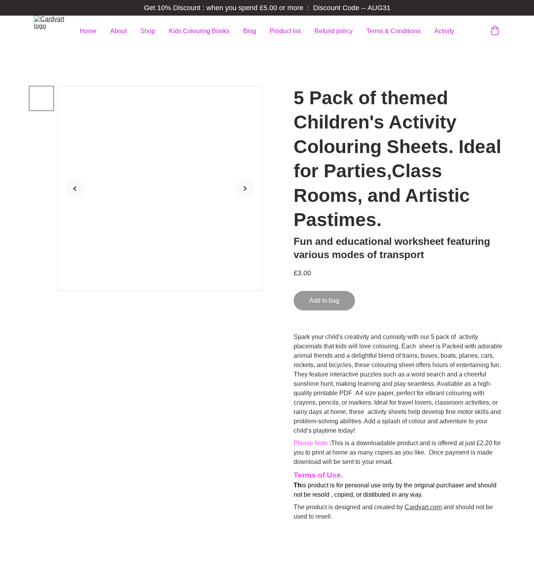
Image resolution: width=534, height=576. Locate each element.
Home (88, 31)
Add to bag (324, 300)
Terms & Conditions (393, 31)
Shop (147, 31)
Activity (444, 31)
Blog (249, 31)
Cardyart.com (423, 507)
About (118, 31)
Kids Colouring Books (199, 31)
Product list (285, 31)
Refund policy (333, 31)
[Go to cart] (495, 31)
